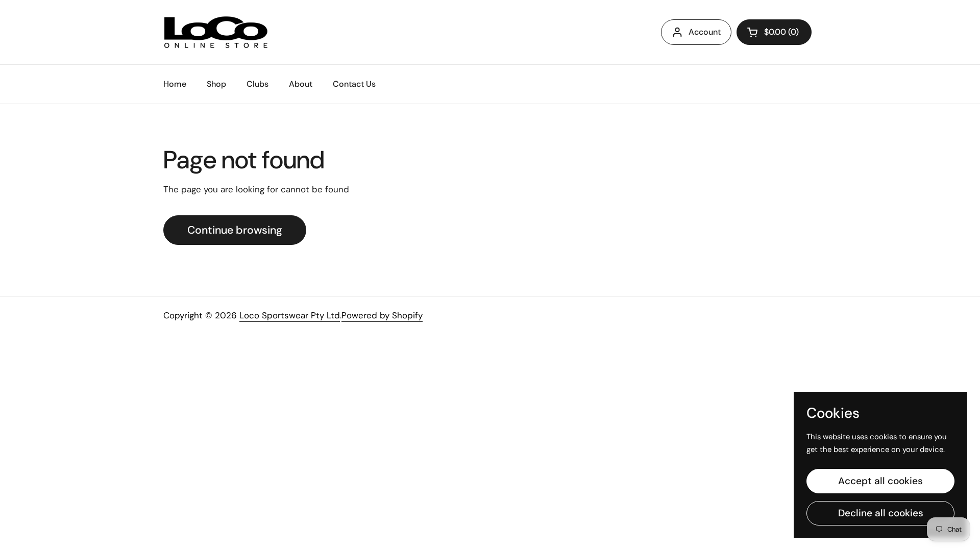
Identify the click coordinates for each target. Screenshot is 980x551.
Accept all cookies (880, 480)
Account (705, 32)
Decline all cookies (880, 513)
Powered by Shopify (382, 315)
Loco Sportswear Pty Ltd (289, 315)
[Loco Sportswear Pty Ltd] (215, 32)
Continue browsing (234, 230)
